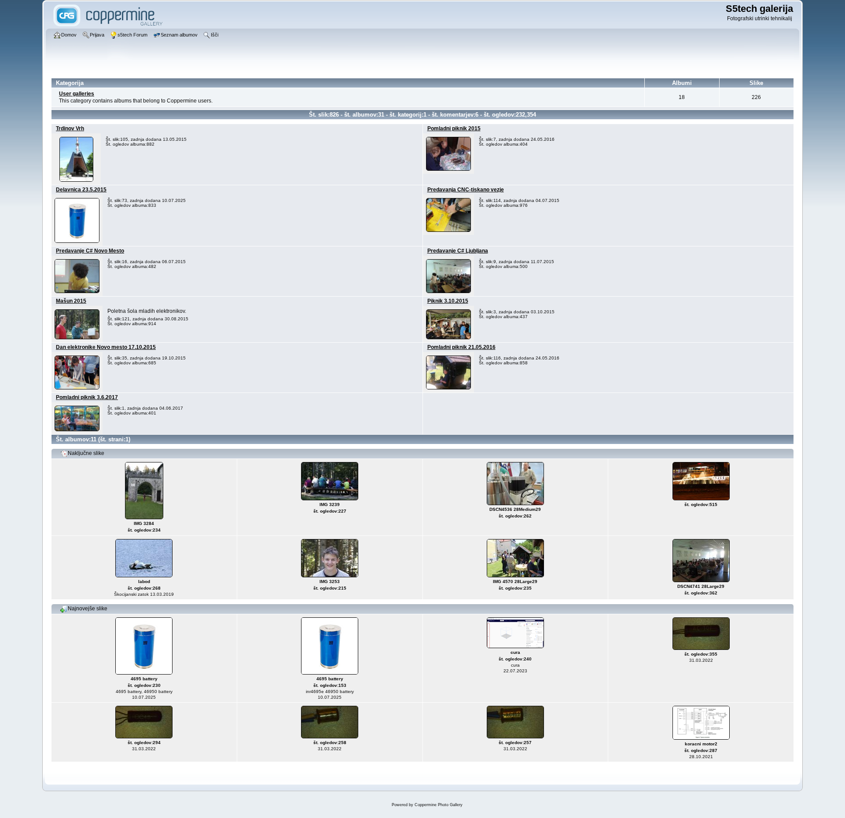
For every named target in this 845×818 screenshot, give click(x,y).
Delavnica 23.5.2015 (81, 190)
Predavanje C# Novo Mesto (90, 251)
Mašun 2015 (71, 301)
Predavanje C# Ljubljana (457, 251)
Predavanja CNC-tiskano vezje (465, 190)
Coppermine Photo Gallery (439, 805)
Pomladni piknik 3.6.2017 (87, 397)
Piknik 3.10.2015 (447, 301)
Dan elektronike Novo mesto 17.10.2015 (106, 347)
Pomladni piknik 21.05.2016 (461, 347)
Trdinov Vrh (70, 128)
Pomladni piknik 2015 (454, 128)
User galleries (76, 94)
